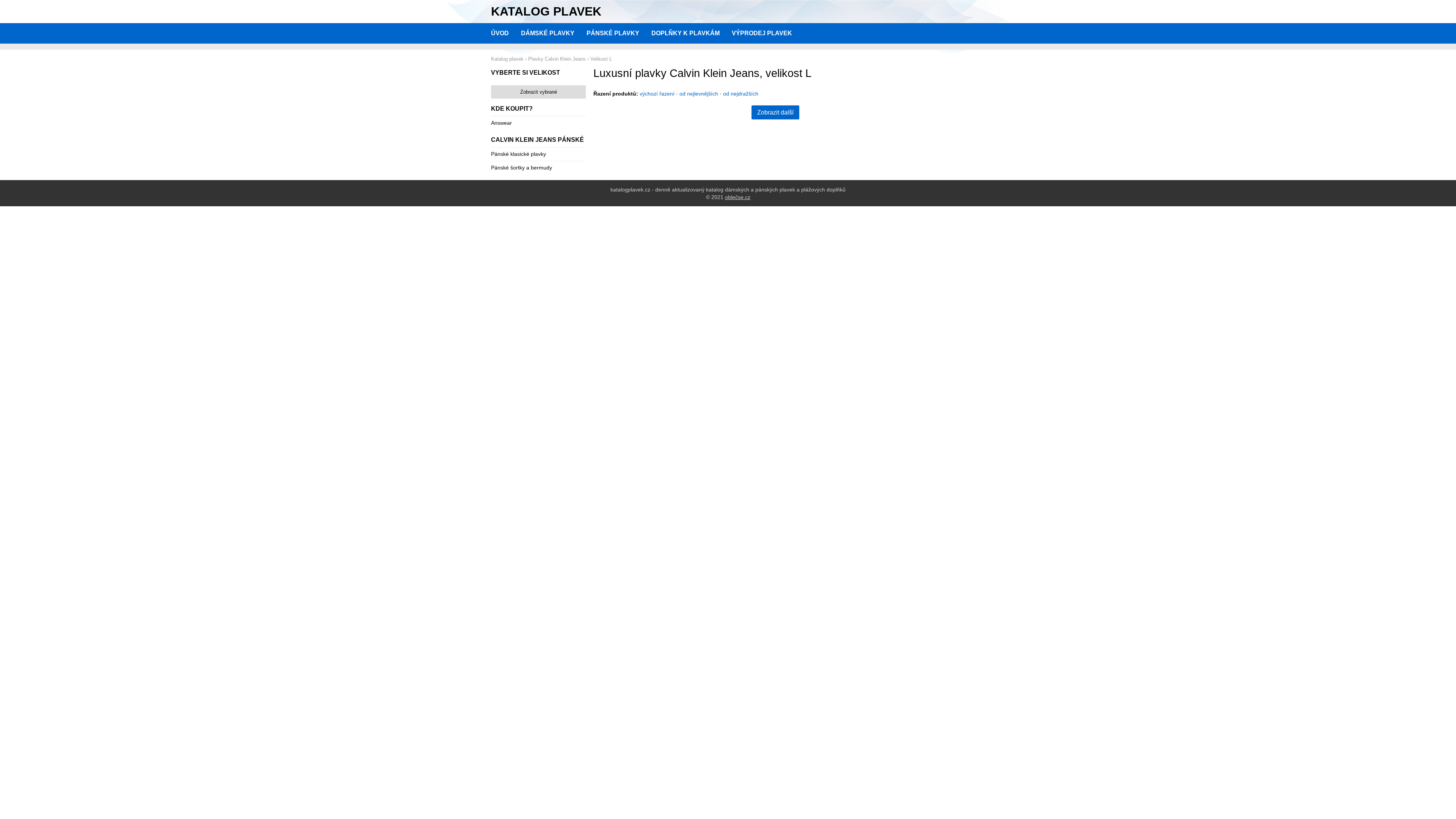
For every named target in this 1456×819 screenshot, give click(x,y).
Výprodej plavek (762, 33)
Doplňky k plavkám (685, 33)
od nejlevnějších (698, 94)
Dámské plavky (547, 33)
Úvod (500, 33)
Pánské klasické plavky (518, 154)
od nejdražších (740, 94)
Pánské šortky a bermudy (521, 168)
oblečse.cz (737, 197)
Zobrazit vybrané (538, 92)
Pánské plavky (613, 33)
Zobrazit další (775, 112)
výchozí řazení (657, 94)
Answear (501, 123)
